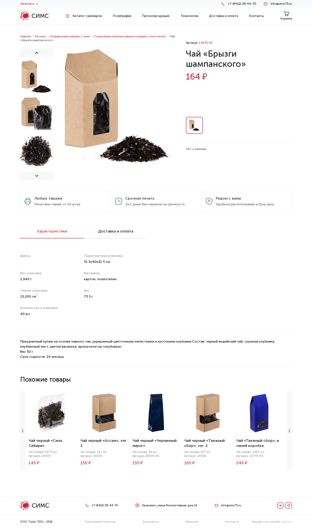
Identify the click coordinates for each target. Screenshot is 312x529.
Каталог (40, 36)
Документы (151, 521)
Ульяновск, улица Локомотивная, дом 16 (169, 505)
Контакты (232, 521)
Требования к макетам (100, 521)
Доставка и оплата (115, 231)
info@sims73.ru (281, 4)
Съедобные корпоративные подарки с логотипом (130, 36)
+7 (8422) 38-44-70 (242, 4)
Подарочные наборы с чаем (70, 36)
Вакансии (192, 521)
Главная (25, 36)
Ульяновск (27, 4)
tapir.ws (287, 521)
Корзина (286, 18)
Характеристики (52, 231)
